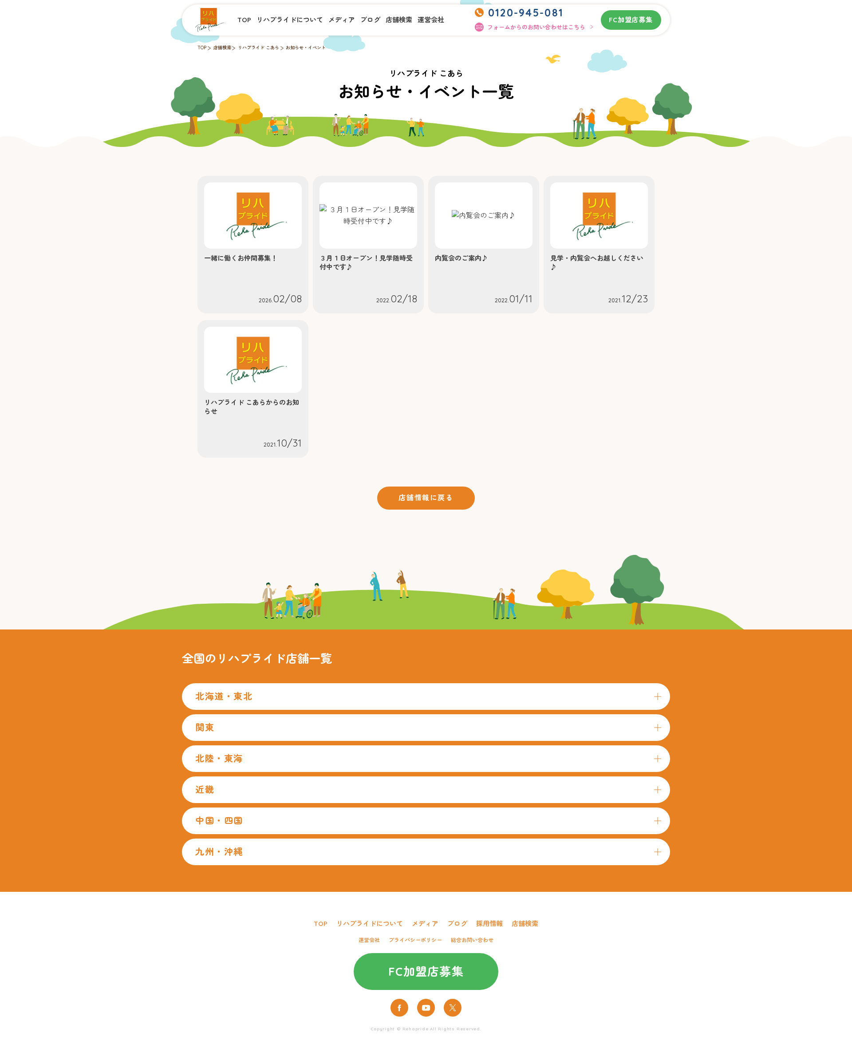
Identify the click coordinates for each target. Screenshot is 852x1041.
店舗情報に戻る (425, 497)
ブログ (370, 20)
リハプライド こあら (258, 48)
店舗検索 (399, 20)
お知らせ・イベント (306, 48)
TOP (244, 20)
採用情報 (489, 923)
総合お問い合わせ (472, 940)
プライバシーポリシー (415, 940)
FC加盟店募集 (630, 20)
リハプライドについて (289, 20)
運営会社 (431, 20)
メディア (341, 20)
